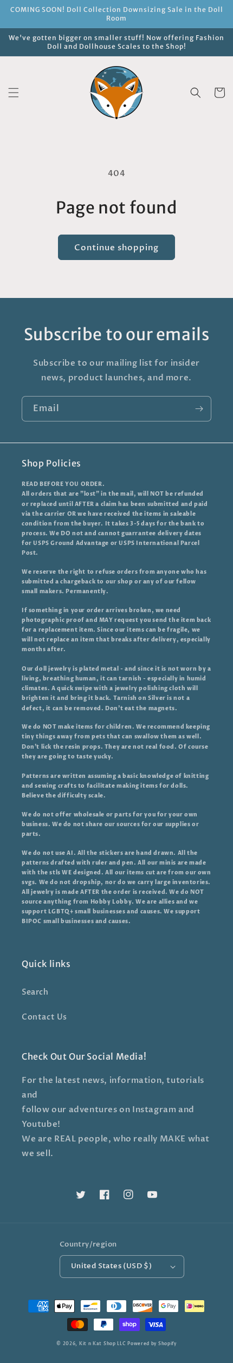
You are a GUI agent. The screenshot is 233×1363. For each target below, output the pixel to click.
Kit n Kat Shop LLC (102, 1344)
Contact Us (44, 1017)
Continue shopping (116, 247)
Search (35, 992)
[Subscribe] (199, 408)
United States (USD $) (111, 1266)
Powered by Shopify (152, 1344)
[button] (13, 93)
